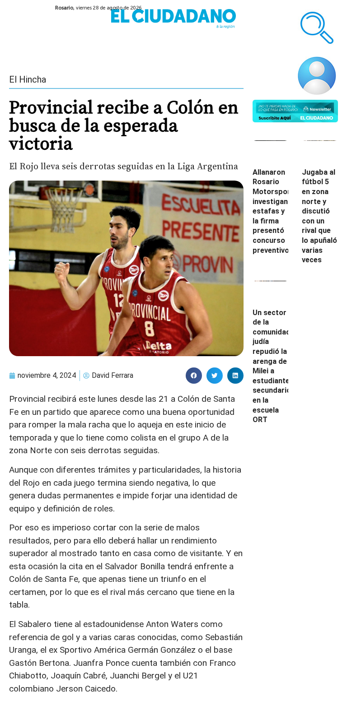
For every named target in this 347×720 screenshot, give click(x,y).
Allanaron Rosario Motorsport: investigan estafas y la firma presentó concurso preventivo (274, 211)
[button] (194, 375)
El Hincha (27, 79)
